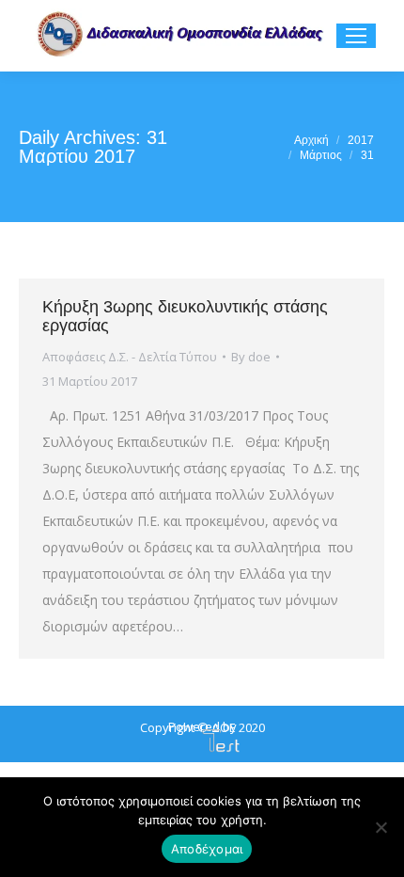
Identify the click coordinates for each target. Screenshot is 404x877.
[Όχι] (380, 827)
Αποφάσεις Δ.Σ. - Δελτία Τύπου (129, 356)
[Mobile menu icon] (356, 36)
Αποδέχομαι (207, 848)
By (251, 356)
